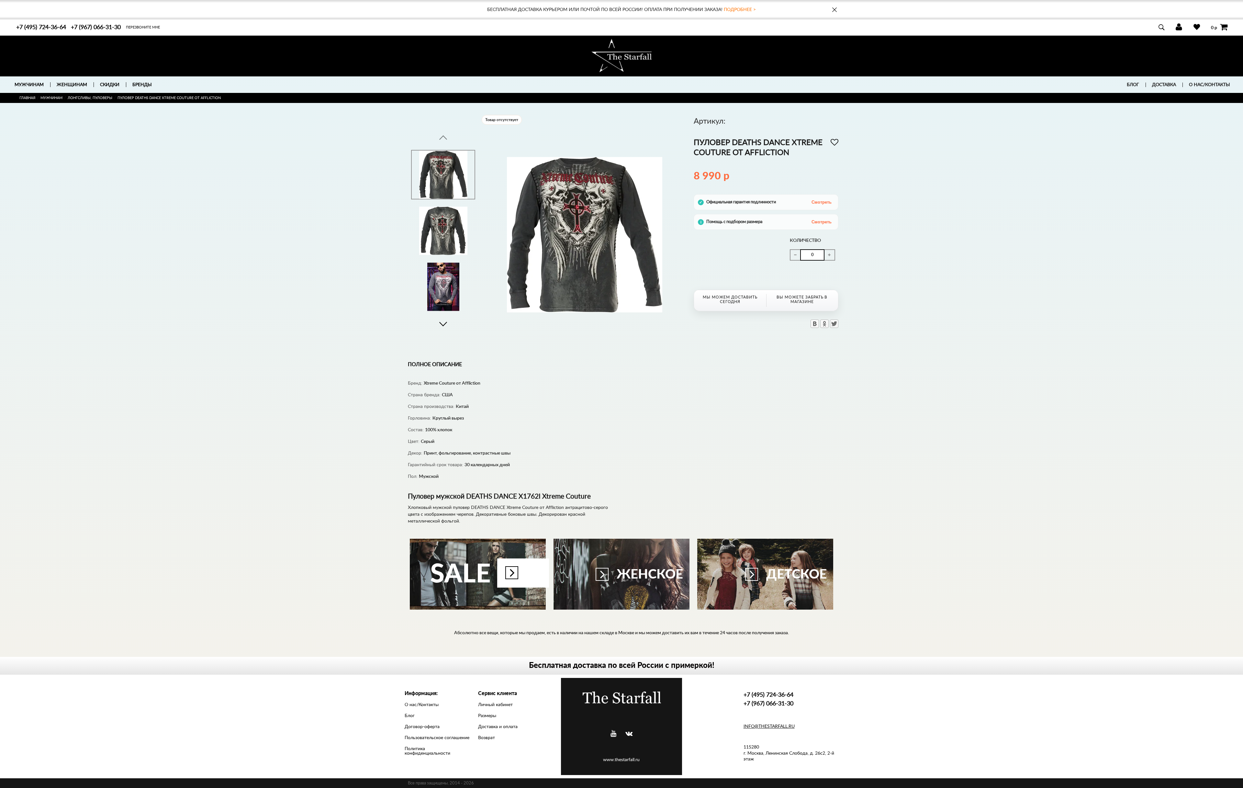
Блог (1133, 85)
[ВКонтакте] (815, 324)
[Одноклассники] (824, 324)
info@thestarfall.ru (769, 726)
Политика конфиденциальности (427, 751)
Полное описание (435, 364)
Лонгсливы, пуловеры (90, 98)
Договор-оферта (422, 727)
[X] (834, 324)
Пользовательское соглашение (437, 738)
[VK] (629, 733)
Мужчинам (51, 98)
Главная (27, 98)
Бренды (142, 85)
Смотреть (822, 202)
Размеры (487, 716)
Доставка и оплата (498, 727)
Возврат (486, 738)
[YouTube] (613, 733)
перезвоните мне (143, 27)
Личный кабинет (495, 705)
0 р (1214, 27)
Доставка (1164, 85)
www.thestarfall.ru (621, 760)
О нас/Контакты (1209, 85)
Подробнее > (740, 9)
